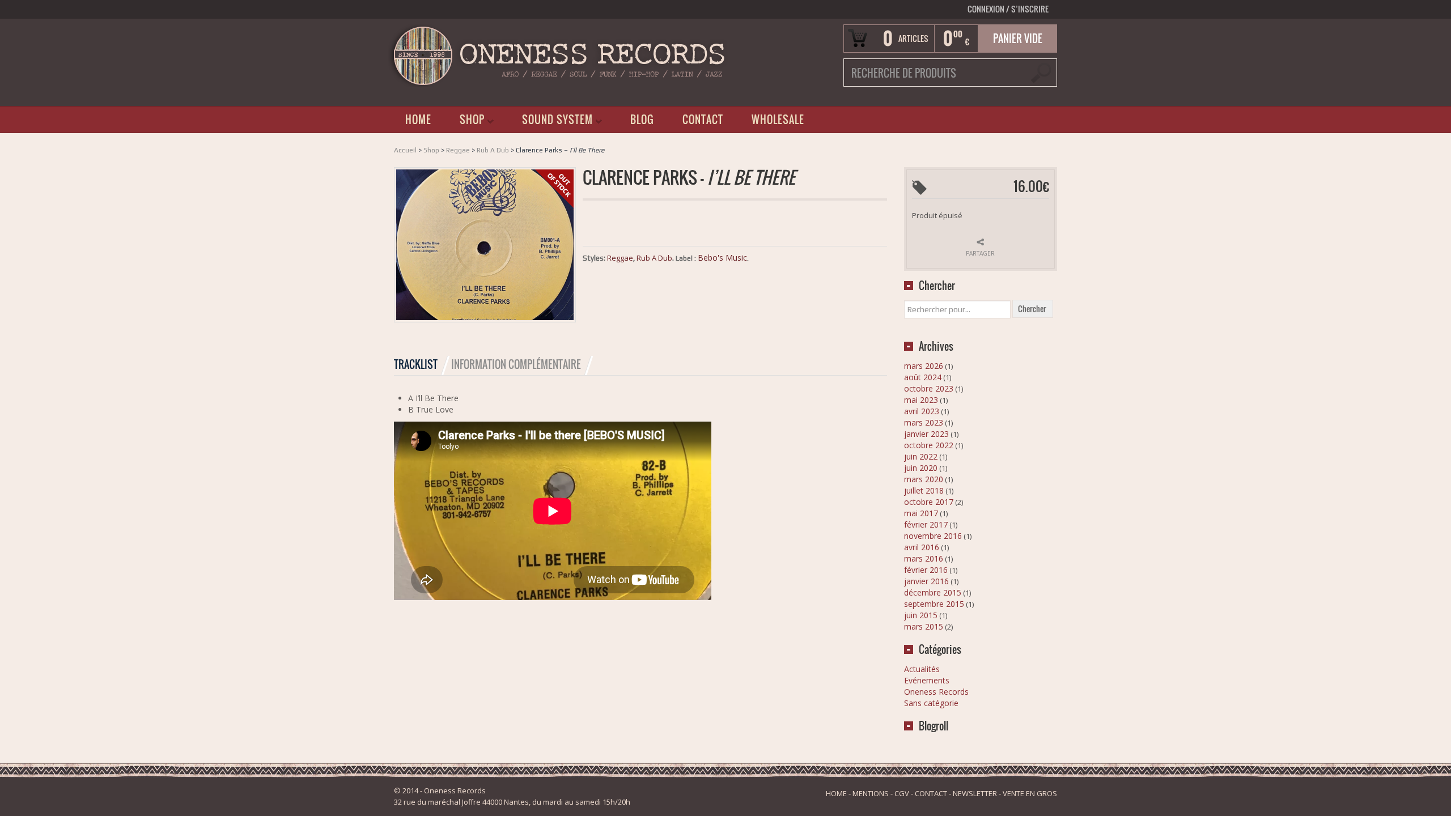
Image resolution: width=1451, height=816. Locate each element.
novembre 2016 (933, 535)
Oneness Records (936, 691)
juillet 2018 (924, 490)
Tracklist (416, 364)
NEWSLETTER (975, 793)
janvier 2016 (926, 581)
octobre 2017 (928, 501)
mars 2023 (923, 422)
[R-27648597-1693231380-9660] (485, 244)
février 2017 (926, 524)
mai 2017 (921, 513)
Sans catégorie (931, 703)
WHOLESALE (778, 119)
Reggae (458, 150)
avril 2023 (921, 411)
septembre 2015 (934, 603)
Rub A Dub (493, 150)
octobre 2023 (928, 388)
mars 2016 (923, 558)
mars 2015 (923, 626)
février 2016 (926, 569)
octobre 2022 (928, 445)
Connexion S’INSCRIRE (1008, 9)
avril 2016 (921, 547)
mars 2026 (923, 365)
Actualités (922, 669)
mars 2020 (923, 479)
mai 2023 (921, 399)
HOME (418, 119)
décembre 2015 (932, 592)
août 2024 (922, 377)
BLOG (642, 119)
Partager (980, 253)
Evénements (926, 680)
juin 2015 (920, 615)
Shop (431, 150)
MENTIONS (870, 793)
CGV (901, 793)
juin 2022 (920, 456)
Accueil (405, 150)
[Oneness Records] (558, 54)
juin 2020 (920, 467)
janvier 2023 (926, 433)
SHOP (462, 122)
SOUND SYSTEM (547, 122)
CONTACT (702, 119)
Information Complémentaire (516, 364)
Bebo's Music (722, 257)
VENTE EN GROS (1030, 793)
